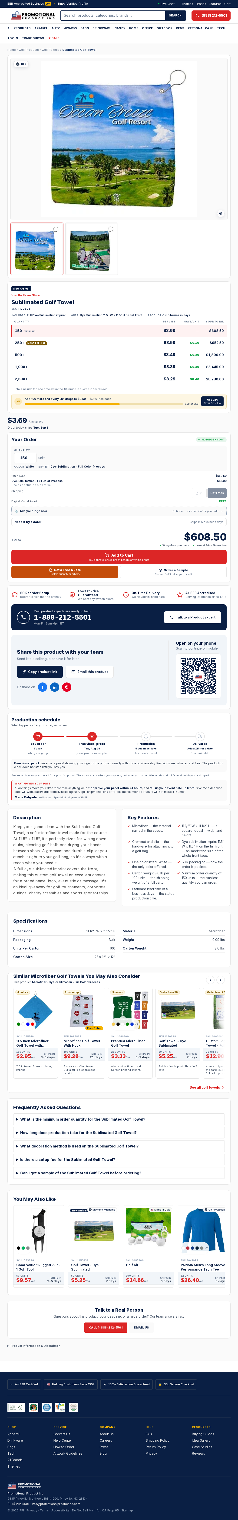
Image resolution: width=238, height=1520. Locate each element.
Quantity (22, 450)
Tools (12, 38)
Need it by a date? (119, 522)
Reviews (198, 1453)
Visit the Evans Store (25, 295)
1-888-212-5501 (63, 617)
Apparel (41, 28)
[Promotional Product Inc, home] (33, 15)
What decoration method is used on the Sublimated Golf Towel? (79, 1146)
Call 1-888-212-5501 (106, 1327)
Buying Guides (203, 1434)
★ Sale (54, 38)
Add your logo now (119, 511)
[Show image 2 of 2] (91, 249)
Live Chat (168, 4)
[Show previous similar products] (210, 980)
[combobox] (113, 15)
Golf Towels (50, 49)
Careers (106, 1440)
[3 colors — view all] (23, 1248)
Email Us (141, 1327)
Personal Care (200, 28)
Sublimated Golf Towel (79, 49)
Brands (201, 4)
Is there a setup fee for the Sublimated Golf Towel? (67, 1159)
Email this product (92, 672)
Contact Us (61, 1434)
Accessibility (60, 1510)
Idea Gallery (201, 1440)
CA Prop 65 (110, 1510)
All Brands (15, 1460)
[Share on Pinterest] (66, 687)
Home (133, 28)
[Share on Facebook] (42, 687)
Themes (187, 4)
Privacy (151, 1453)
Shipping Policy (157, 1440)
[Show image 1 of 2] (36, 249)
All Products (19, 28)
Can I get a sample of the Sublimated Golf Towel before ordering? (80, 1173)
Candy (120, 28)
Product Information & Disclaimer (35, 1346)
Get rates (217, 493)
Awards (70, 28)
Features (215, 4)
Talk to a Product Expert (195, 617)
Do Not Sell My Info (85, 1510)
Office (147, 28)
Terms (44, 1510)
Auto (56, 28)
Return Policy (156, 1447)
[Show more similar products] (220, 980)
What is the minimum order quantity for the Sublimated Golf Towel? (82, 1119)
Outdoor (164, 28)
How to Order (63, 1447)
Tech (221, 28)
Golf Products (29, 49)
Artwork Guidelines (67, 1453)
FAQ (149, 1434)
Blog (103, 1453)
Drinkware (102, 28)
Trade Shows (33, 38)
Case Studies (202, 1447)
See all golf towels (205, 1087)
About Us (107, 1434)
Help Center (62, 1440)
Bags (85, 28)
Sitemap (127, 1510)
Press (104, 1447)
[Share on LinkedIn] (54, 687)
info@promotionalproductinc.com (56, 1504)
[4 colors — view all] (25, 1024)
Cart (227, 4)
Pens (180, 28)
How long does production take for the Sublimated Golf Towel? (78, 1132)
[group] (119, 1034)
